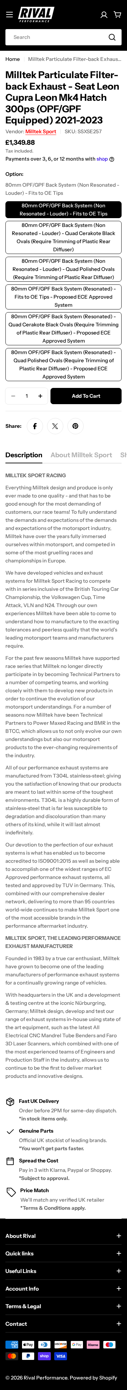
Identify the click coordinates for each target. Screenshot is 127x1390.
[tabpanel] (63, 775)
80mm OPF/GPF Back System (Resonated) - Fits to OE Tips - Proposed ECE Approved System (63, 296)
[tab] (23, 457)
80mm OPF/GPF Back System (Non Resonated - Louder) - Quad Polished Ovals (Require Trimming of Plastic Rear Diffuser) (63, 269)
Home (12, 59)
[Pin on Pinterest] (75, 426)
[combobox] (63, 37)
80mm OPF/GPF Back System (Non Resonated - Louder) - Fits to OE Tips (63, 209)
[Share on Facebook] (35, 426)
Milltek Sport (40, 131)
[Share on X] (55, 426)
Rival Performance (45, 1377)
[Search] (112, 37)
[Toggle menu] (9, 14)
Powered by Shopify (93, 1377)
